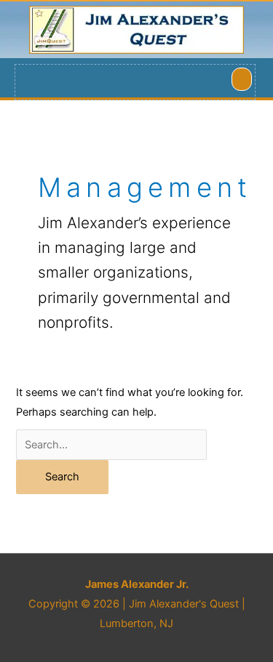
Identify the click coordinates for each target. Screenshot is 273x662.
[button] (242, 79)
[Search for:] (111, 444)
